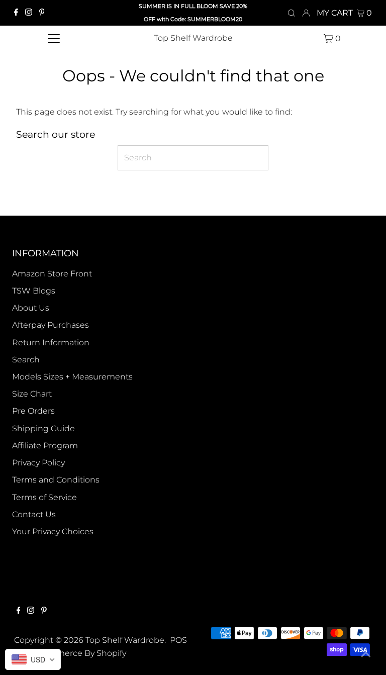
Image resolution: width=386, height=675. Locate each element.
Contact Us (34, 514)
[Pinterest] (42, 13)
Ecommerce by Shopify (79, 653)
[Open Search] (291, 13)
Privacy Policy (38, 462)
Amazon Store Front (52, 273)
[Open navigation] (54, 38)
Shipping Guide (43, 428)
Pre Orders (33, 411)
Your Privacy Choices (52, 531)
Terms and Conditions (56, 480)
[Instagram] (29, 13)
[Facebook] (16, 13)
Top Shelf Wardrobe (193, 38)
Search (26, 359)
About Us (30, 308)
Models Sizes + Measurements (72, 376)
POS (178, 640)
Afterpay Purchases (50, 325)
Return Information (50, 342)
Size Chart (32, 394)
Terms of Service (44, 497)
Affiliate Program (45, 445)
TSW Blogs (33, 291)
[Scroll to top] (366, 655)
